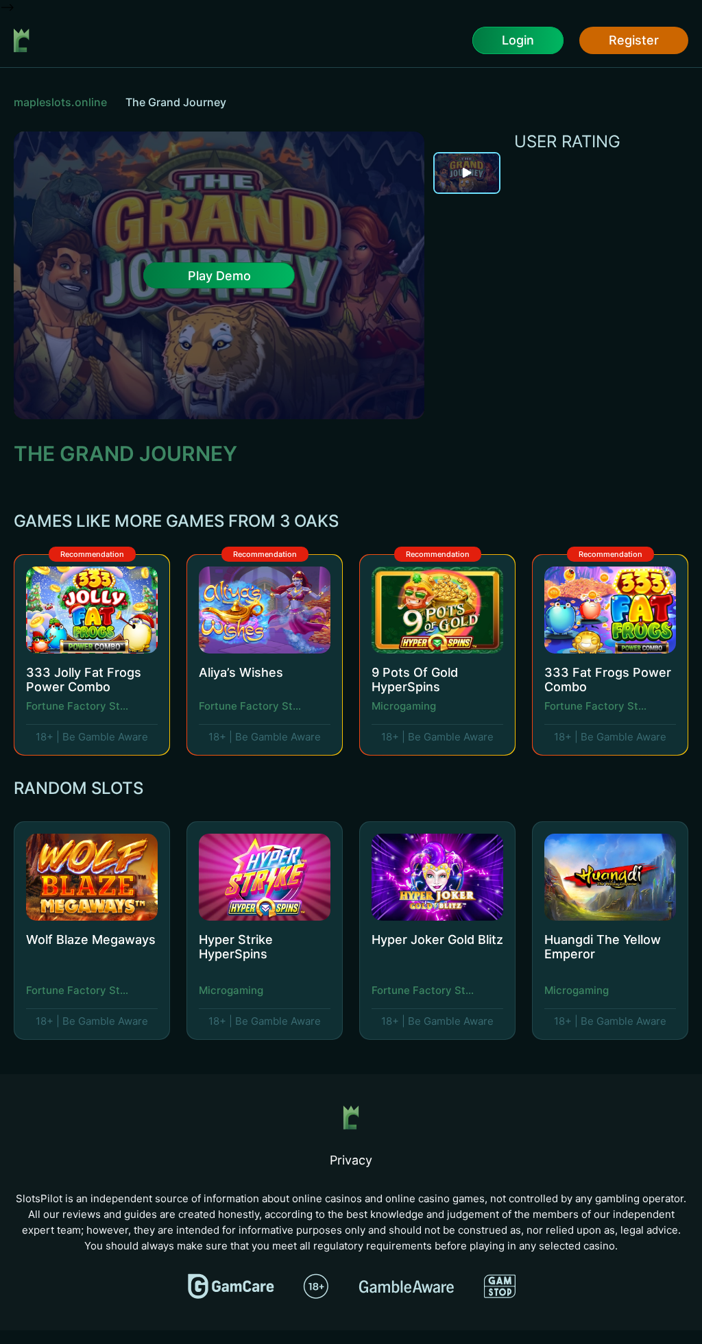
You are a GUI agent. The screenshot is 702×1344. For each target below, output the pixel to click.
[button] (649, 524)
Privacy (351, 1160)
